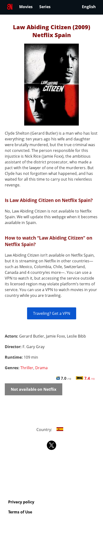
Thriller (26, 367)
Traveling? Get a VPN (51, 313)
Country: (44, 429)
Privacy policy (21, 502)
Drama (41, 367)
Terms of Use (20, 512)
